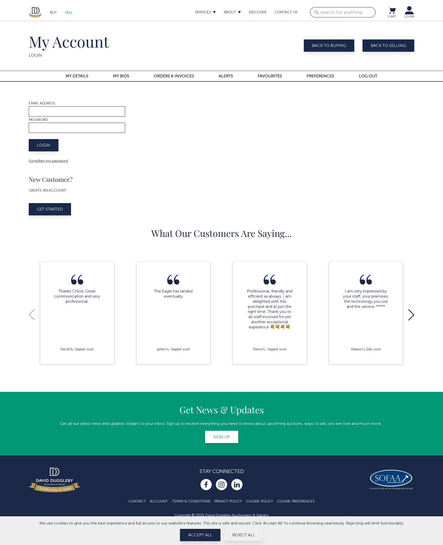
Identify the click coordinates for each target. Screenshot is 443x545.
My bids (121, 76)
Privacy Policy (228, 501)
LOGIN (409, 16)
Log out (368, 76)
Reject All (243, 535)
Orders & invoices (174, 76)
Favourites (270, 76)
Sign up (221, 437)
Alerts (226, 76)
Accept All (200, 535)
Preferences (320, 76)
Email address (42, 103)
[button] (411, 314)
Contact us (286, 12)
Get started (50, 209)
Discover (257, 12)
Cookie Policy (259, 501)
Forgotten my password (48, 161)
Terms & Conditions (191, 501)
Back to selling (388, 45)
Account (159, 501)
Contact (137, 501)
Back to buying (329, 45)
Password (38, 120)
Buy (53, 12)
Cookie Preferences (296, 501)
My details (77, 76)
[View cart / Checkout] (392, 10)
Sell (69, 12)
